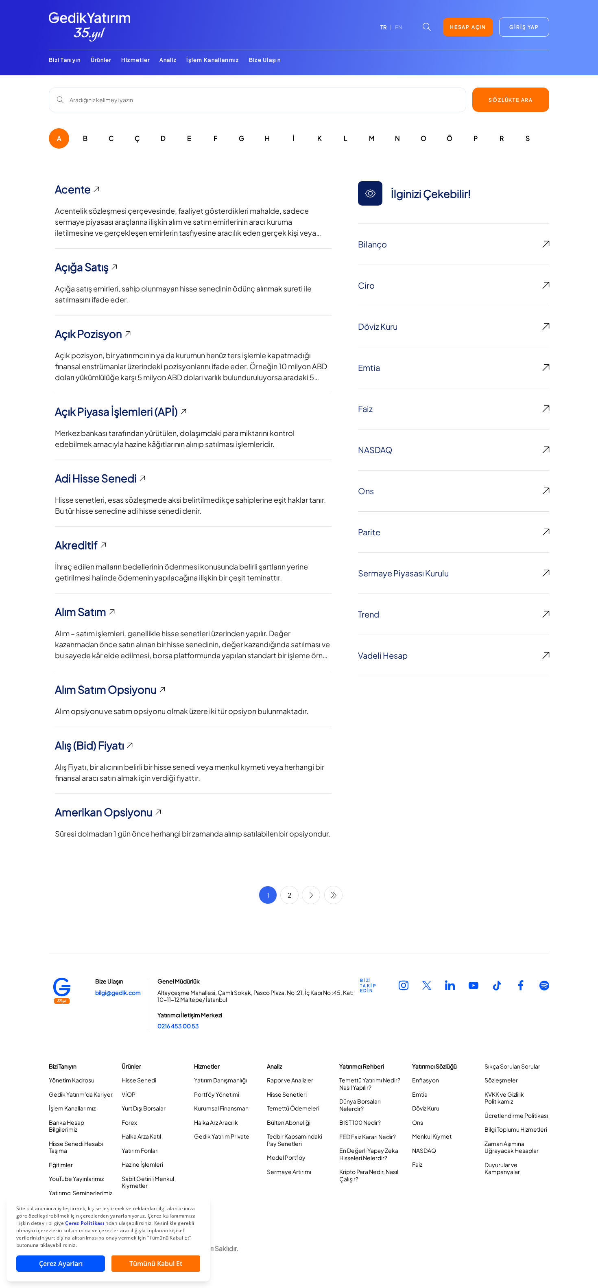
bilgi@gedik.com (118, 992)
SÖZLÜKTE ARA (511, 100)
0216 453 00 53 (178, 1026)
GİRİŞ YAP (524, 27)
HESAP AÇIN (468, 27)
